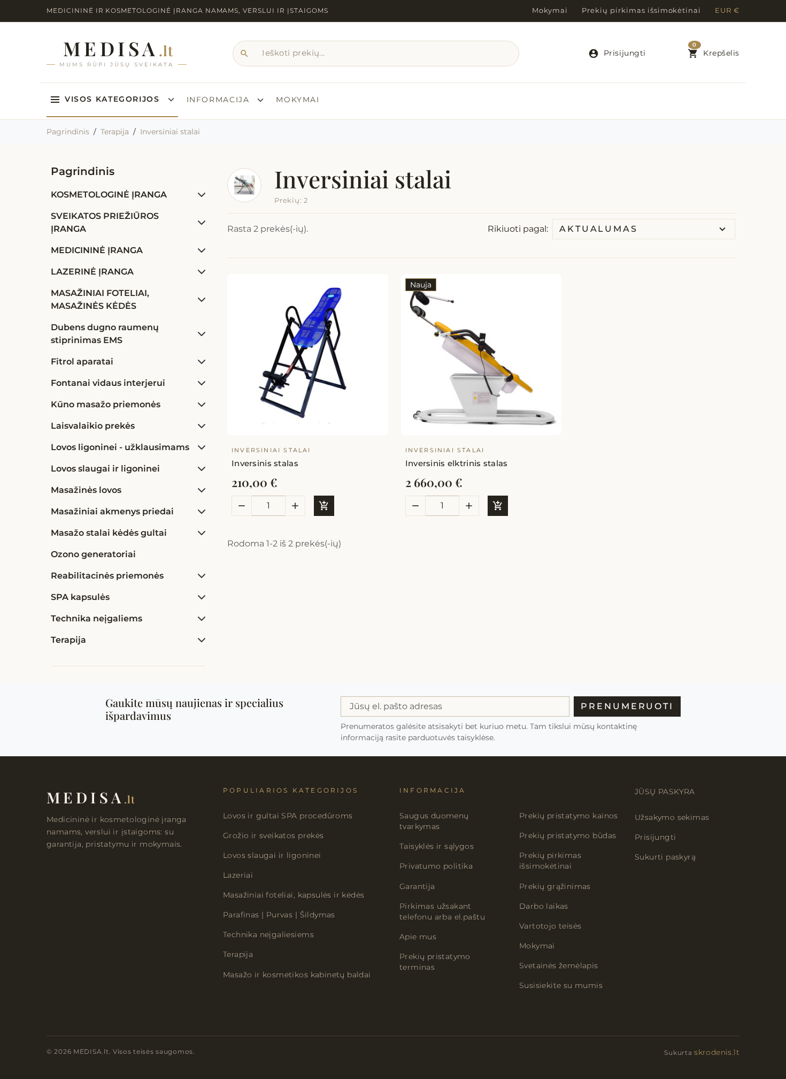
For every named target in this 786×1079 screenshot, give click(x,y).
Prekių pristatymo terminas (435, 961)
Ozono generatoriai (93, 554)
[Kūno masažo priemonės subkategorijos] (199, 404)
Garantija (417, 886)
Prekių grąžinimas (555, 886)
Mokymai (550, 10)
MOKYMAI (297, 99)
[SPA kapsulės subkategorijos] (199, 597)
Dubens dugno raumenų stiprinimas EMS (105, 333)
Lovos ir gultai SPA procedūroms (288, 815)
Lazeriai (238, 875)
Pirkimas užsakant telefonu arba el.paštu (442, 911)
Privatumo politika (436, 866)
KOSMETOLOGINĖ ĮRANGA (109, 194)
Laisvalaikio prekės (93, 426)
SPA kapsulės (80, 597)
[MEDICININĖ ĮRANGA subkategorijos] (199, 250)
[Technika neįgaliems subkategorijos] (199, 618)
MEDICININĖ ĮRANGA (97, 250)
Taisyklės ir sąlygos (436, 846)
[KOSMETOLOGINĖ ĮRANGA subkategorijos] (199, 194)
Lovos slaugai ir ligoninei (105, 468)
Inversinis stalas (265, 463)
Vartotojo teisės (550, 926)
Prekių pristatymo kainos (568, 815)
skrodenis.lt (716, 1052)
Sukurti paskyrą (665, 857)
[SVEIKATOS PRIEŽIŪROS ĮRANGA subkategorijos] (199, 223)
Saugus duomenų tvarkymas (434, 821)
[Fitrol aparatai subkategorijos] (199, 361)
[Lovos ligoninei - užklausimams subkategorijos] (199, 447)
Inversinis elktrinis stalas (456, 463)
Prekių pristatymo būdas (567, 835)
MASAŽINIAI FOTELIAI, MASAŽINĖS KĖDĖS (100, 299)
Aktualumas (598, 229)
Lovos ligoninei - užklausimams (120, 447)
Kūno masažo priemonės (105, 404)
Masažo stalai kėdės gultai (109, 533)
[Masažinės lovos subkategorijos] (199, 490)
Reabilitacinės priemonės (107, 576)
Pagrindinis (82, 171)
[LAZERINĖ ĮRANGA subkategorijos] (199, 271)
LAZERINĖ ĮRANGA (92, 272)
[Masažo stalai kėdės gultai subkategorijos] (199, 533)
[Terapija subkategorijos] (199, 640)
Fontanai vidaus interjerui (108, 383)
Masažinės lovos (86, 490)
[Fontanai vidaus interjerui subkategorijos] (199, 383)
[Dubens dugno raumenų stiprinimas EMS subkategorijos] (199, 334)
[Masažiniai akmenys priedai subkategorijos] (199, 511)
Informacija (218, 99)
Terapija (68, 640)
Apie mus (417, 936)
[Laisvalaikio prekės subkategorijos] (199, 426)
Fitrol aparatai (82, 361)
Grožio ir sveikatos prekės (273, 835)
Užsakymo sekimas (672, 817)
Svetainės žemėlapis (558, 965)
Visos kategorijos (112, 99)
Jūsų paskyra (665, 791)
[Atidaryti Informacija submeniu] (260, 100)
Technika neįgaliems (96, 618)
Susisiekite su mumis (561, 985)
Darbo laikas (543, 906)
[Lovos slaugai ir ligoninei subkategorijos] (199, 468)
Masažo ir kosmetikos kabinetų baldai (297, 974)
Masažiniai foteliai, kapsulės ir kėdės (293, 895)
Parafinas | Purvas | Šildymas (279, 914)
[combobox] (376, 53)
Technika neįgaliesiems (268, 934)
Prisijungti (655, 837)
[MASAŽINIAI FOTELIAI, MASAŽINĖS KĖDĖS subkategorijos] (199, 300)
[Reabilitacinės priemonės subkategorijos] (199, 575)
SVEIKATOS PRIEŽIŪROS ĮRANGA (105, 222)
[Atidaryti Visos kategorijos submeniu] (171, 99)
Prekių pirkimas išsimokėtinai (641, 10)
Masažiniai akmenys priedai (112, 511)
